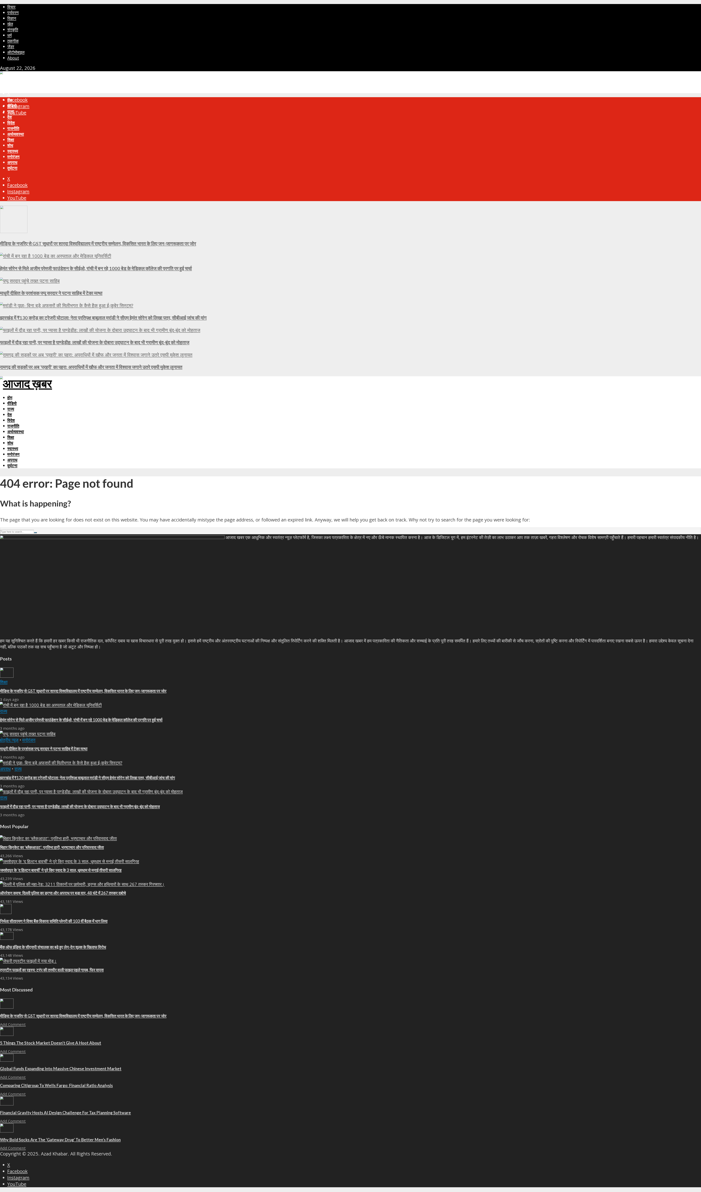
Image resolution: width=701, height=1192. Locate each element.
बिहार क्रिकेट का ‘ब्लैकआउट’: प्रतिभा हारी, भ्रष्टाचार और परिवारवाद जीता (52, 847)
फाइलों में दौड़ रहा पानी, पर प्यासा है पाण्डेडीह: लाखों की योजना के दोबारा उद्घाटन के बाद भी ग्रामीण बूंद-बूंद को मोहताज (94, 342)
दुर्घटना (12, 168)
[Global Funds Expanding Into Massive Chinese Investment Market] (7, 1060)
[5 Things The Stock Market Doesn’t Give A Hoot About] (7, 1034)
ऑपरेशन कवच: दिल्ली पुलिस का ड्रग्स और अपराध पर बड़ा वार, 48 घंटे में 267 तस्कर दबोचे (63, 892)
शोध (10, 145)
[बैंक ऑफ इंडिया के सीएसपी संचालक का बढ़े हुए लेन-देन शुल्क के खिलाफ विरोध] (7, 938)
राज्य (10, 111)
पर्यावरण (13, 12)
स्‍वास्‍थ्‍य (12, 151)
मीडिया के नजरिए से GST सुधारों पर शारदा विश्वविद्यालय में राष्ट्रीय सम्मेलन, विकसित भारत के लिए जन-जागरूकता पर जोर (98, 243)
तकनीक (13, 41)
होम (9, 100)
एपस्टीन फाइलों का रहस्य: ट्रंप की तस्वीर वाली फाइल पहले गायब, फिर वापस (52, 969)
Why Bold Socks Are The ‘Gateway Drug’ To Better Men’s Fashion (60, 1139)
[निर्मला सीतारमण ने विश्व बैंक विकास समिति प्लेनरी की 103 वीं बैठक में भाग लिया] (6, 912)
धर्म (9, 35)
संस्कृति (12, 29)
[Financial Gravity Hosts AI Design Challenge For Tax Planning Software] (7, 1104)
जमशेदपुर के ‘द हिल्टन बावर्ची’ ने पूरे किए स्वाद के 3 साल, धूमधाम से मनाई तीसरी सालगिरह (61, 870)
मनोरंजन (13, 156)
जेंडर (10, 46)
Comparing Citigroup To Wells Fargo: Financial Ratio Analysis (56, 1085)
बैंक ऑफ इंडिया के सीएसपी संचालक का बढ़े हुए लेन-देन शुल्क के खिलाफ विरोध (53, 947)
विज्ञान (11, 18)
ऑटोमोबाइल (15, 52)
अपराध (12, 162)
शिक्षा (10, 139)
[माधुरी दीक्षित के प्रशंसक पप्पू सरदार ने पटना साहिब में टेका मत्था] (30, 281)
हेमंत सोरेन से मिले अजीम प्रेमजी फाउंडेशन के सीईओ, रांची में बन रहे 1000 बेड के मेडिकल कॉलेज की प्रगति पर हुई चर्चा (96, 268)
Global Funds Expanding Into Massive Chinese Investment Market (60, 1068)
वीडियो (12, 105)
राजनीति (13, 128)
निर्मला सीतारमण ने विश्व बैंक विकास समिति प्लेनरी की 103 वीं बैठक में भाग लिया (54, 921)
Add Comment (13, 1024)
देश (9, 117)
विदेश (11, 122)
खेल (10, 24)
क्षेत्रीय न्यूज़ (9, 740)
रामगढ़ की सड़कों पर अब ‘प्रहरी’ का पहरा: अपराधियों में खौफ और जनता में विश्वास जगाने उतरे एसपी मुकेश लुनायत (91, 367)
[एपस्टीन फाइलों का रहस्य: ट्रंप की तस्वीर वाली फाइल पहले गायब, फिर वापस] (28, 961)
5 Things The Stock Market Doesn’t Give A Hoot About (50, 1042)
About (13, 58)
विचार (11, 7)
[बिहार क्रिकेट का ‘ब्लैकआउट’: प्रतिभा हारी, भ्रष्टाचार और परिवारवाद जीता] (58, 838)
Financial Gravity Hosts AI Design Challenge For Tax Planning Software (65, 1112)
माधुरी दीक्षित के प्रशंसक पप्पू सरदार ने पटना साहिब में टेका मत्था (51, 293)
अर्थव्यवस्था (15, 134)
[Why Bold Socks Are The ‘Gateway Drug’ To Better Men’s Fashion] (7, 1131)
